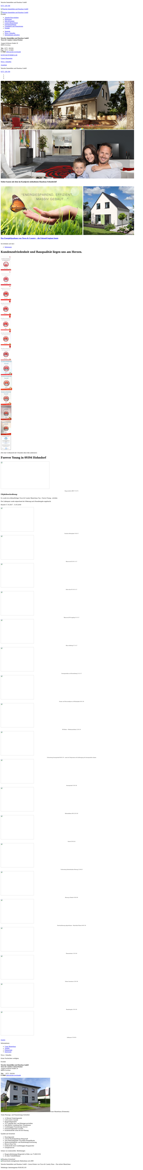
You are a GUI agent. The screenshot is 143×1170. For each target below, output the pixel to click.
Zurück (3, 1040)
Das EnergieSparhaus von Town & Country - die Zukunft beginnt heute (29, 238)
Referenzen (8, 19)
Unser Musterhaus (10, 1046)
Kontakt (7, 28)
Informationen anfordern (12, 35)
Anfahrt (7, 1048)
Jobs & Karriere (9, 21)
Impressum (8, 1052)
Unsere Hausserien (6, 58)
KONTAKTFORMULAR (9, 55)
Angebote (4, 65)
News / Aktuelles (10, 33)
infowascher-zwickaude (13, 52)
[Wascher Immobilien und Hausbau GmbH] (14, 9)
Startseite (7, 31)
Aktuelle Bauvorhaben (12, 17)
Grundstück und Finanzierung (14, 26)
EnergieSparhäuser (10, 24)
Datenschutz (8, 1050)
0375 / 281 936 (5, 6)
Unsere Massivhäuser (11, 23)
